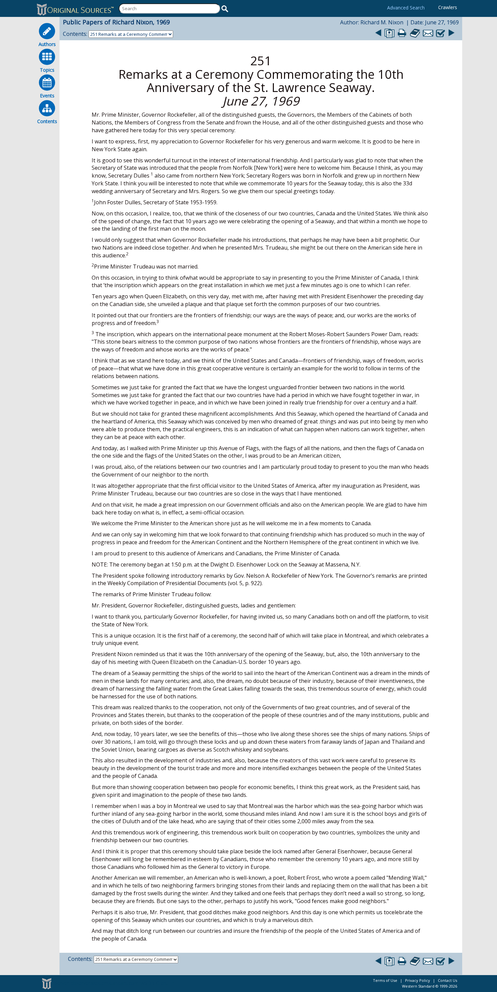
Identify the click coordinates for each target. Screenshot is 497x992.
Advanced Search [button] (406, 7)
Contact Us (447, 980)
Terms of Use (385, 980)
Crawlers (447, 7)
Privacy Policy (417, 980)
